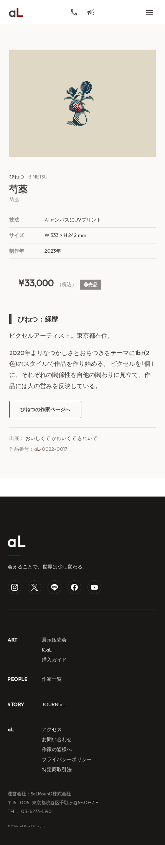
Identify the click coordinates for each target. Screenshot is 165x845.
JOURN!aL (53, 704)
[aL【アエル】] (16, 12)
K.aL (47, 650)
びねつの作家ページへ (45, 409)
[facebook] (74, 587)
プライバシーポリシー (67, 759)
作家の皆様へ (57, 749)
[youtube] (94, 587)
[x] (34, 587)
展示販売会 (54, 640)
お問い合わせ (57, 739)
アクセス (52, 729)
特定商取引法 (57, 769)
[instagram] (14, 587)
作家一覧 (52, 679)
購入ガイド (54, 660)
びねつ (16, 176)
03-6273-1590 (36, 811)
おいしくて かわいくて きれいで (61, 438)
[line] (54, 587)
